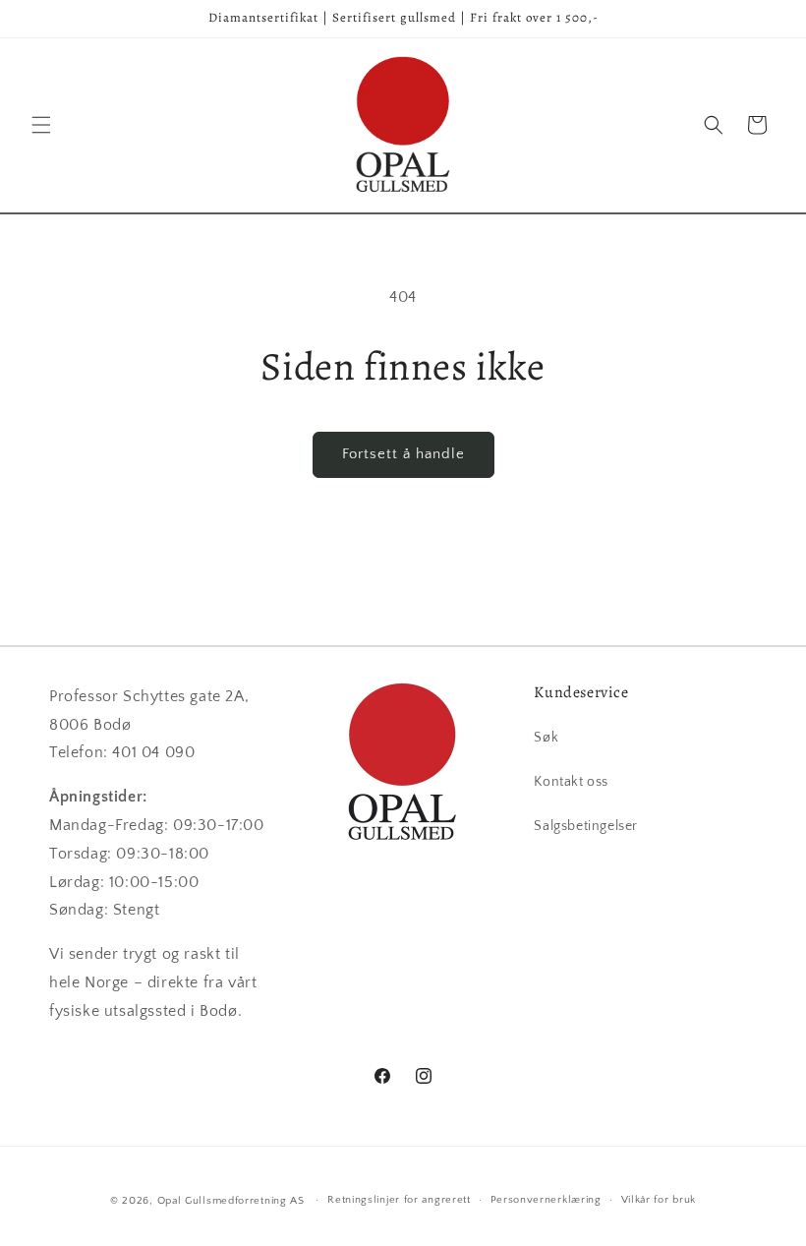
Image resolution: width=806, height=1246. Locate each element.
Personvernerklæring (546, 1200)
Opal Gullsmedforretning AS (231, 1201)
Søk (546, 737)
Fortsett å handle (403, 453)
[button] (41, 125)
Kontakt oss (571, 782)
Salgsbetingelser (586, 826)
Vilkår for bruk (659, 1200)
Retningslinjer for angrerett (399, 1200)
